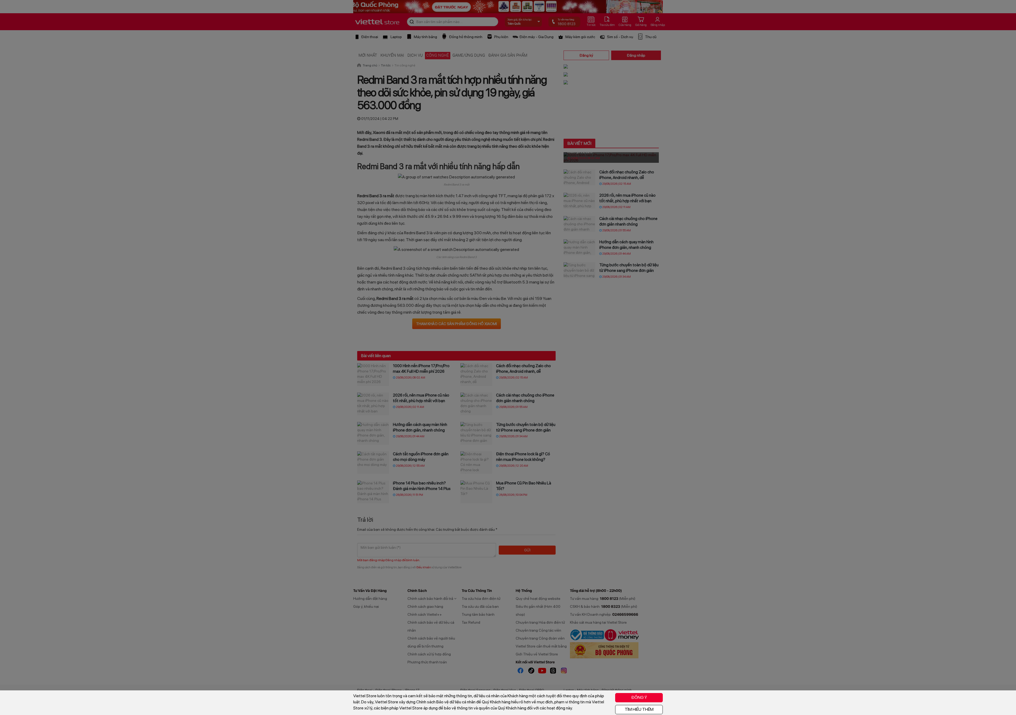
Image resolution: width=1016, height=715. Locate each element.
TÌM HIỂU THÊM (639, 709)
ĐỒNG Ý (639, 697)
